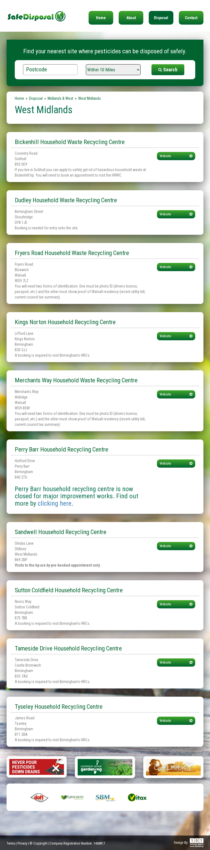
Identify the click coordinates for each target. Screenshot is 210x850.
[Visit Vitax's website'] (138, 797)
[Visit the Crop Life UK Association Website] (173, 767)
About (131, 18)
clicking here (54, 503)
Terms (11, 843)
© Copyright (38, 843)
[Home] (37, 11)
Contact (191, 18)
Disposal (161, 18)
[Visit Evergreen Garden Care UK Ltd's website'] (72, 797)
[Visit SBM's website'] (105, 797)
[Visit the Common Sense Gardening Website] (105, 767)
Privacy (22, 843)
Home (101, 18)
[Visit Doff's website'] (39, 797)
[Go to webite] (36, 766)
